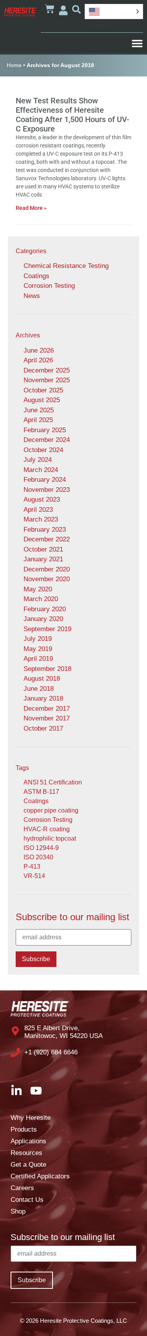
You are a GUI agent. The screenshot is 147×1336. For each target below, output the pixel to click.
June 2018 (39, 688)
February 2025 (45, 430)
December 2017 (47, 708)
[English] (114, 11)
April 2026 (38, 360)
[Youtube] (36, 1090)
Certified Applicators (40, 1176)
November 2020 (47, 579)
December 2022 (47, 539)
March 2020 (41, 599)
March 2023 (41, 519)
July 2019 (38, 638)
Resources (26, 1153)
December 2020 (47, 569)
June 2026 (39, 350)
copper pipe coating (51, 810)
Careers (22, 1188)
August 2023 (42, 499)
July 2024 (38, 459)
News (32, 296)
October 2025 (43, 390)
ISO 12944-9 (41, 848)
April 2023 (38, 509)
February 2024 (45, 479)
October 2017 (43, 728)
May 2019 (38, 649)
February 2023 (45, 529)
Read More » (31, 208)
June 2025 (39, 410)
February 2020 (45, 609)
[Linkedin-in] (16, 1090)
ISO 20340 (38, 857)
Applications (28, 1141)
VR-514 (34, 876)
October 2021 (43, 549)
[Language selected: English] (114, 11)
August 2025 (42, 400)
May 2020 (38, 589)
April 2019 (38, 658)
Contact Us (27, 1199)
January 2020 (43, 619)
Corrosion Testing (49, 285)
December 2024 (47, 440)
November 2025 (47, 380)
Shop (18, 1211)
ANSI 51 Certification (53, 782)
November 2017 (47, 718)
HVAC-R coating (47, 829)
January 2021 (43, 559)
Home (14, 65)
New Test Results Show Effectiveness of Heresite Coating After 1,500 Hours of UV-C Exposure (72, 114)
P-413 (32, 866)
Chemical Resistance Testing (66, 266)
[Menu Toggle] (137, 43)
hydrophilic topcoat (50, 838)
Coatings (36, 276)
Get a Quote (28, 1164)
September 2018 (47, 668)
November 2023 (47, 489)
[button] (76, 9)
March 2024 (41, 470)
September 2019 (47, 629)
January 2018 (43, 698)
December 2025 (47, 370)
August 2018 (42, 678)
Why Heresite (31, 1117)
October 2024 (43, 450)
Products (24, 1129)
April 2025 (38, 420)
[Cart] (49, 9)
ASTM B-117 (41, 791)
